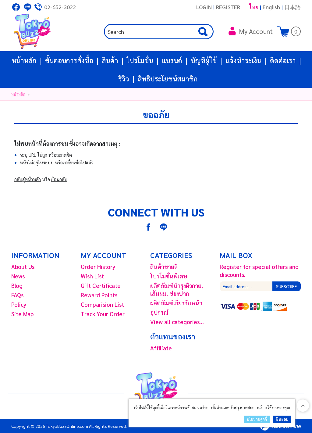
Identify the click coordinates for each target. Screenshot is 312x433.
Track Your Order (103, 313)
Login (204, 6)
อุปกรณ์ (159, 312)
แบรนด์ (172, 60)
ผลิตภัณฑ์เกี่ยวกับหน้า (176, 302)
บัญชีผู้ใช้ (204, 60)
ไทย (253, 6)
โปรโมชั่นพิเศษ (168, 276)
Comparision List (102, 304)
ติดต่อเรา (283, 60)
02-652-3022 (60, 6)
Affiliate (161, 348)
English (271, 6)
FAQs (17, 295)
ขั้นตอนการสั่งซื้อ (69, 60)
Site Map (22, 313)
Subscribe (286, 286)
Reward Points (99, 295)
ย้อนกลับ (59, 179)
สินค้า (110, 60)
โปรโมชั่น (140, 60)
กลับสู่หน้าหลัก (27, 179)
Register (228, 6)
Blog (17, 285)
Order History (98, 266)
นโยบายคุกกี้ (257, 419)
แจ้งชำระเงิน (243, 60)
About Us (22, 266)
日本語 (292, 6)
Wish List (92, 276)
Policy (18, 304)
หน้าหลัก (24, 60)
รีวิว (124, 78)
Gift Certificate (101, 285)
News (18, 276)
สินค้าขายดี (164, 266)
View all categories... (177, 321)
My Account (256, 31)
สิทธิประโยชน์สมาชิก (168, 78)
